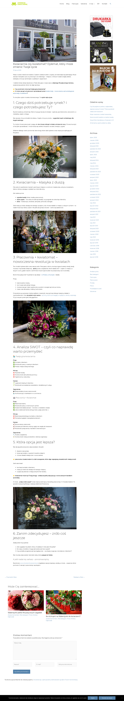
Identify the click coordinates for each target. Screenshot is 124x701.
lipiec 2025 (93, 154)
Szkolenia (84, 4)
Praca (92, 286)
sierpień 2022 (94, 200)
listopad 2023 (94, 169)
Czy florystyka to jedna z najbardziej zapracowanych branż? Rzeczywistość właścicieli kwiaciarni (102, 109)
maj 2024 (93, 163)
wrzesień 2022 (94, 197)
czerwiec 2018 (94, 245)
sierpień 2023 (94, 177)
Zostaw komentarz (13, 615)
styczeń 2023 (94, 186)
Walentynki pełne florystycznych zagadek (25, 613)
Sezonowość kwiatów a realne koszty (102, 117)
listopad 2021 (94, 208)
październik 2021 (95, 211)
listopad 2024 (94, 160)
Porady (92, 283)
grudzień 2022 (94, 189)
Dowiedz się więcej (107, 698)
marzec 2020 (94, 234)
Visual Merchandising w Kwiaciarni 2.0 (102, 120)
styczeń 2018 (94, 257)
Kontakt (104, 4)
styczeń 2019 (94, 243)
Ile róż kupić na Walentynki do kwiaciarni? (63, 616)
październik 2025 (95, 149)
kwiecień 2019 (94, 240)
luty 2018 (93, 254)
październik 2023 (95, 171)
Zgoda (92, 698)
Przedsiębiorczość (95, 288)
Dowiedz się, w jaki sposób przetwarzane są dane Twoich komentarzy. (55, 680)
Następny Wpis (79, 577)
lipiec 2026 (93, 137)
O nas (91, 4)
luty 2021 (92, 223)
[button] (110, 4)
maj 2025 (93, 157)
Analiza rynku (94, 271)
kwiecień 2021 (94, 220)
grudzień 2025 (94, 143)
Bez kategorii (24, 615)
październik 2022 (95, 194)
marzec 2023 (94, 183)
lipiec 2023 (93, 180)
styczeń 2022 (94, 206)
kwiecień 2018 (94, 248)
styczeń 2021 (94, 225)
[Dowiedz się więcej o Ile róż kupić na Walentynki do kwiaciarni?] (64, 602)
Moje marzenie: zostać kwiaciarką (100, 114)
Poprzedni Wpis (11, 577)
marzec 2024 (94, 166)
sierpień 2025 (94, 152)
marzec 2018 (94, 251)
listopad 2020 (94, 228)
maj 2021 (93, 217)
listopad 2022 (94, 191)
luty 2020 (93, 237)
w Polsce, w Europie (48, 275)
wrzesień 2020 (94, 231)
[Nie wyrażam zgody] (122, 698)
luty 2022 (93, 203)
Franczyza (75, 4)
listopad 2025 (94, 146)
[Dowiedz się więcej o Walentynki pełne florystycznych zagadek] (26, 600)
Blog (67, 4)
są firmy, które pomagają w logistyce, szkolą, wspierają (59, 295)
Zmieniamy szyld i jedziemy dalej (100, 123)
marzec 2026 (94, 140)
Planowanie (94, 280)
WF (98, 4)
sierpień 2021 (94, 214)
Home (62, 4)
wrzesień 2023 (94, 174)
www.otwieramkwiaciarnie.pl (29, 563)
